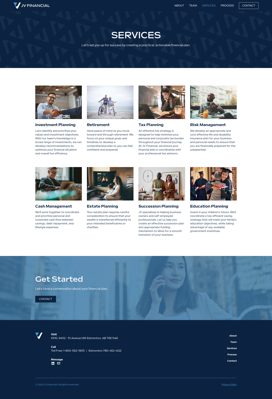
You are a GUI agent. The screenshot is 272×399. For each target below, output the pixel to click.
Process (227, 5)
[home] (32, 6)
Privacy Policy (229, 384)
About (179, 5)
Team (193, 5)
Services (209, 5)
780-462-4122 (112, 350)
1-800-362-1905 (74, 350)
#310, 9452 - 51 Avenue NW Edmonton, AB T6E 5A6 (84, 338)
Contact (248, 5)
